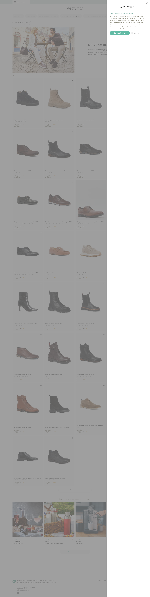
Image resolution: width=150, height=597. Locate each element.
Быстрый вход (119, 33)
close (146, 3)
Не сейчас (135, 33)
